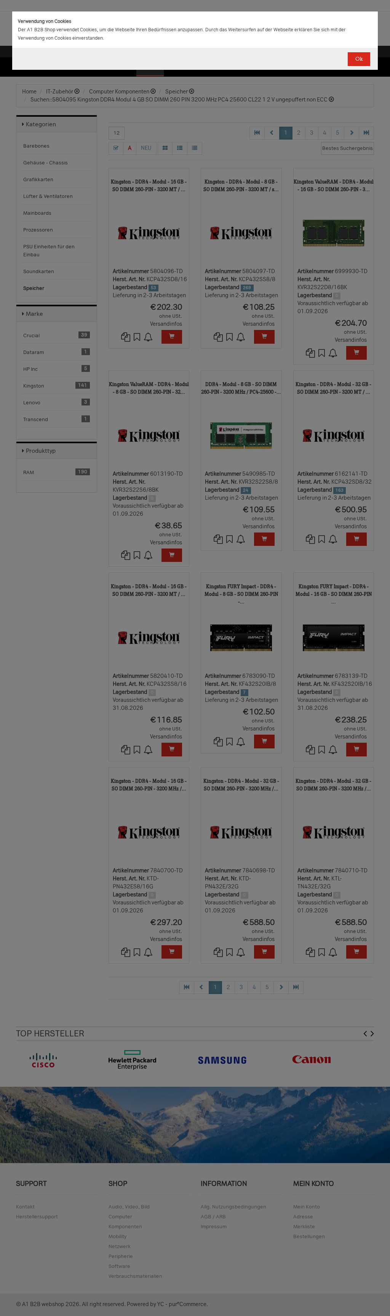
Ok (359, 59)
